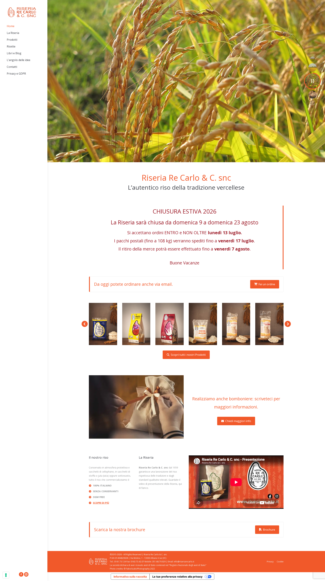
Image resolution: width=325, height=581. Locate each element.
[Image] (103, 324)
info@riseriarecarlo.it (184, 561)
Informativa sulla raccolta (130, 576)
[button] (85, 324)
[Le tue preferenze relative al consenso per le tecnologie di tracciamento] (6, 575)
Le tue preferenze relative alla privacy (177, 576)
